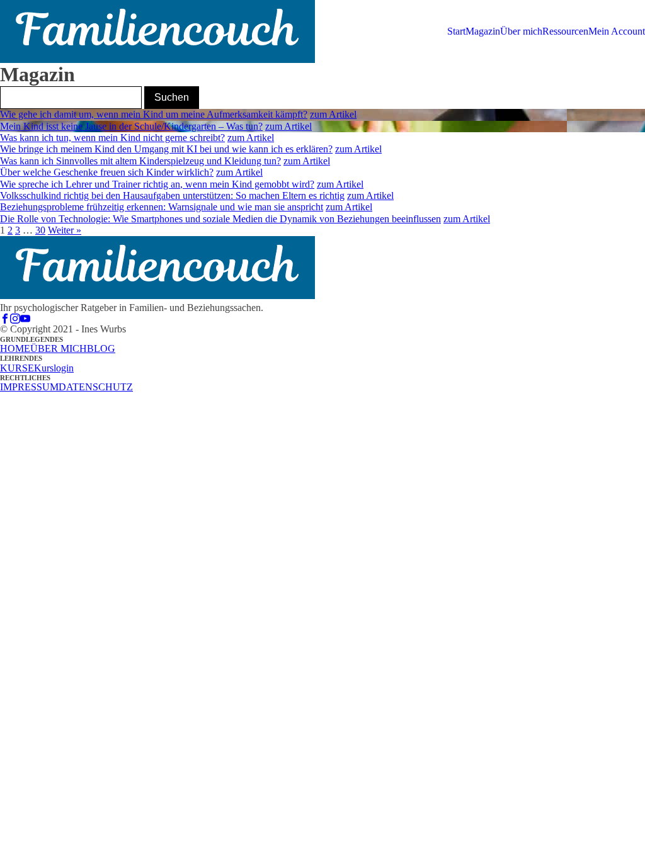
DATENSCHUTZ (96, 387)
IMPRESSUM (29, 387)
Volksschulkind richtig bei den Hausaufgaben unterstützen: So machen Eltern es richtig (172, 195)
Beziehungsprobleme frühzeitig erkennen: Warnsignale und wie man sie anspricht (161, 206)
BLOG (101, 348)
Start (456, 31)
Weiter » (64, 230)
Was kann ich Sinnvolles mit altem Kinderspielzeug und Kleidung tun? (140, 161)
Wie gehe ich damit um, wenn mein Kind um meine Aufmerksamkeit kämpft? (153, 114)
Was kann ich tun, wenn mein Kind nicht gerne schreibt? (112, 137)
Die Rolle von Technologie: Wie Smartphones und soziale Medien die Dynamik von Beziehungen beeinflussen (220, 218)
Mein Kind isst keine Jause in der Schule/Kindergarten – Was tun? (131, 126)
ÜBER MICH (58, 348)
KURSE (17, 368)
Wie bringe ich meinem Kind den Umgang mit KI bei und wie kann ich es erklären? (166, 149)
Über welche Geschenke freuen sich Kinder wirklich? (107, 172)
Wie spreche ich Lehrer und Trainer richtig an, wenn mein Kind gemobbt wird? (157, 184)
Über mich (521, 31)
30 (40, 230)
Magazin (482, 31)
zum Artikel (333, 114)
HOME (15, 348)
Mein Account (616, 31)
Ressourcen (565, 31)
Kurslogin (54, 368)
